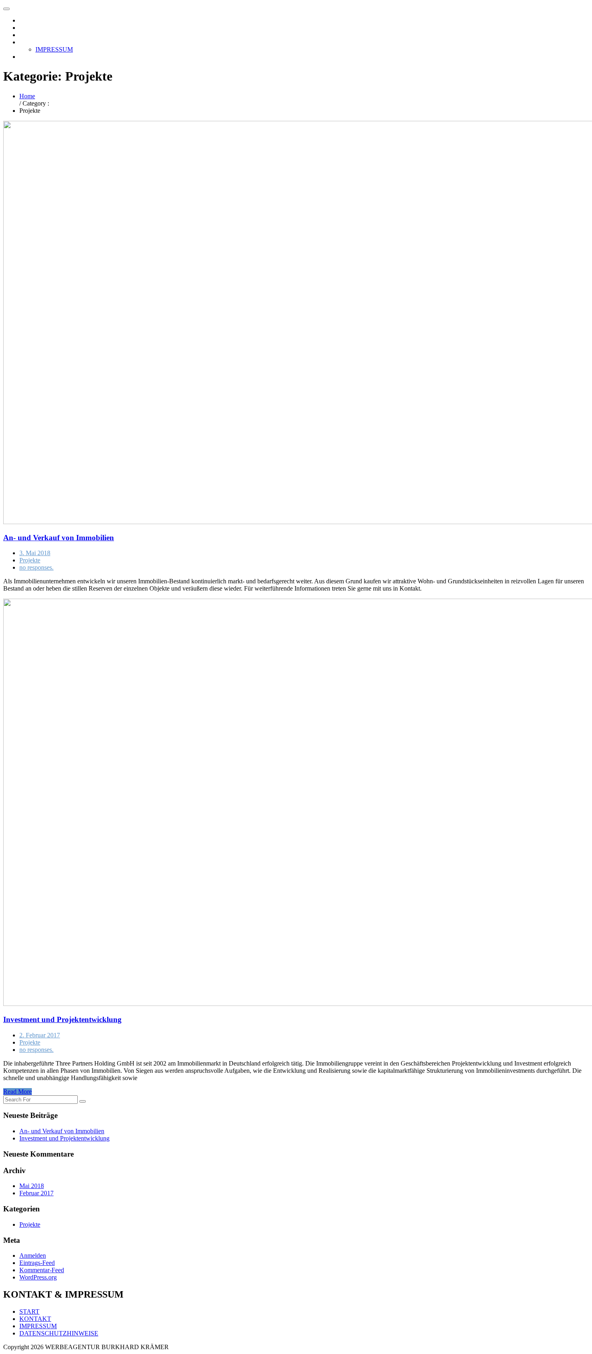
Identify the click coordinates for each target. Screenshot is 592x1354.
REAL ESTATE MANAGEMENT (64, 34)
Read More (17, 1091)
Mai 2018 (31, 1185)
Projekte (29, 560)
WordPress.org (38, 1277)
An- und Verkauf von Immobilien (58, 537)
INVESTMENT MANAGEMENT (64, 27)
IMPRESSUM (54, 49)
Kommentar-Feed (41, 1270)
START (29, 20)
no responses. (36, 567)
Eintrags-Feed (37, 1262)
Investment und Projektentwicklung (62, 1019)
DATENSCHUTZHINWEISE (58, 56)
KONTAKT (35, 42)
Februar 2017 (36, 1193)
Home (27, 96)
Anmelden (32, 1255)
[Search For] (82, 1101)
